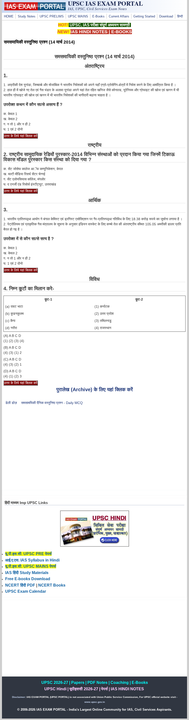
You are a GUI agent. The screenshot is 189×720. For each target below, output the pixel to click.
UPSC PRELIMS (52, 16)
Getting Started (144, 16)
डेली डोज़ (11, 403)
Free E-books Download (27, 579)
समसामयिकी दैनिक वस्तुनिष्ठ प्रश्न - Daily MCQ (52, 403)
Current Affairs (119, 16)
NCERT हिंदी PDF (20, 585)
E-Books (98, 16)
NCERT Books (51, 585)
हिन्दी (180, 16)
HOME (9, 16)
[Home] (35, 9)
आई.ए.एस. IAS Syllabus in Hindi (32, 560)
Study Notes (26, 16)
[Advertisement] (94, 450)
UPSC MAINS (78, 16)
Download (166, 16)
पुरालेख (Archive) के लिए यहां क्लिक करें (94, 389)
